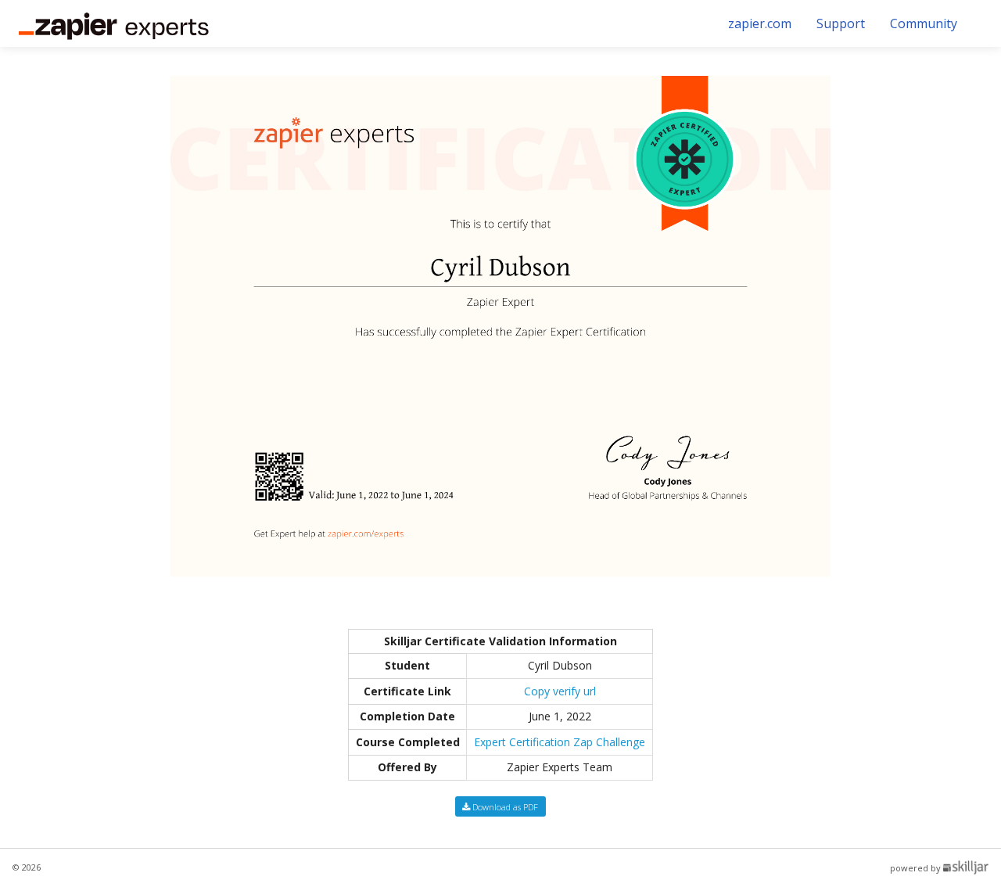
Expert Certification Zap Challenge (559, 741)
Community (923, 23)
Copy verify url (560, 691)
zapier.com (759, 23)
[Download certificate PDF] (500, 324)
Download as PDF (504, 807)
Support (840, 23)
